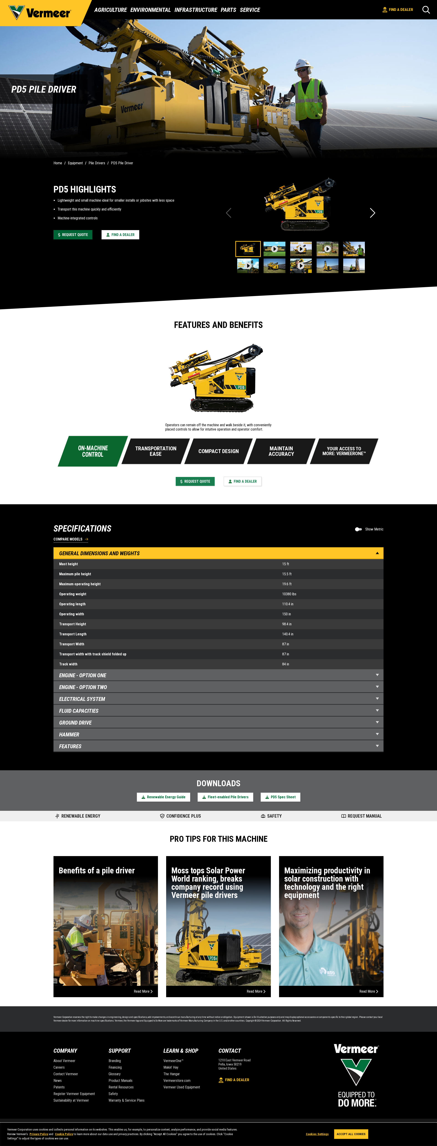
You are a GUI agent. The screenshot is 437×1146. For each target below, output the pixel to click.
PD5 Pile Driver (122, 163)
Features (70, 746)
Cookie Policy (64, 1134)
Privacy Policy (39, 1134)
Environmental (150, 9)
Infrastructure (196, 9)
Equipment (75, 163)
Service (250, 10)
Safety (113, 1094)
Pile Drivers (97, 163)
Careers (59, 1067)
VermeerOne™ (173, 1061)
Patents (59, 1087)
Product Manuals (120, 1080)
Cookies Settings (317, 1134)
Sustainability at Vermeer (71, 1100)
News (57, 1080)
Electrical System (82, 699)
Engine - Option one (82, 675)
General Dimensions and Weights (99, 553)
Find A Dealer (401, 9)
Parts (228, 10)
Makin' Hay (170, 1067)
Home (57, 163)
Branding (115, 1061)
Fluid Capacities (79, 711)
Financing (115, 1067)
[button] (373, 213)
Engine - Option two (83, 687)
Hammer (69, 734)
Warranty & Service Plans (127, 1100)
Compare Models (67, 539)
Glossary (115, 1074)
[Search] (426, 10)
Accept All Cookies (351, 1134)
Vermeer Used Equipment (181, 1087)
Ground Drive (75, 723)
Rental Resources (121, 1087)
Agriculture (110, 9)
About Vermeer (64, 1061)
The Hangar (171, 1074)
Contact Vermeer (65, 1074)
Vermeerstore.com (177, 1080)
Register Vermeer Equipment (74, 1094)
